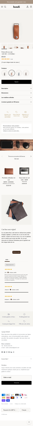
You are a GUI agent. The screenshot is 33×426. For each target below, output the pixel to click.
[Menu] (2, 7)
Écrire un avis (16, 252)
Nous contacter (4, 403)
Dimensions (4, 93)
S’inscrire (16, 382)
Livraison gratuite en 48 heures (10, 102)
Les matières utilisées (7, 97)
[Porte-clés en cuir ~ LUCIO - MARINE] (19, 73)
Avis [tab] (7, 259)
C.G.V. (11, 403)
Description (4, 88)
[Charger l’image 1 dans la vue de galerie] (16, 26)
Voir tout (16, 158)
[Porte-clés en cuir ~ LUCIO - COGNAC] (12, 73)
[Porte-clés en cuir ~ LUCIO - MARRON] (26, 73)
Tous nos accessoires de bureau (16, 156)
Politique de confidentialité (20, 403)
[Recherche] (6, 7)
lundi (6, 414)
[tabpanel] (16, 282)
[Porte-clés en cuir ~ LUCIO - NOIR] (4, 73)
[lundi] (16, 7)
